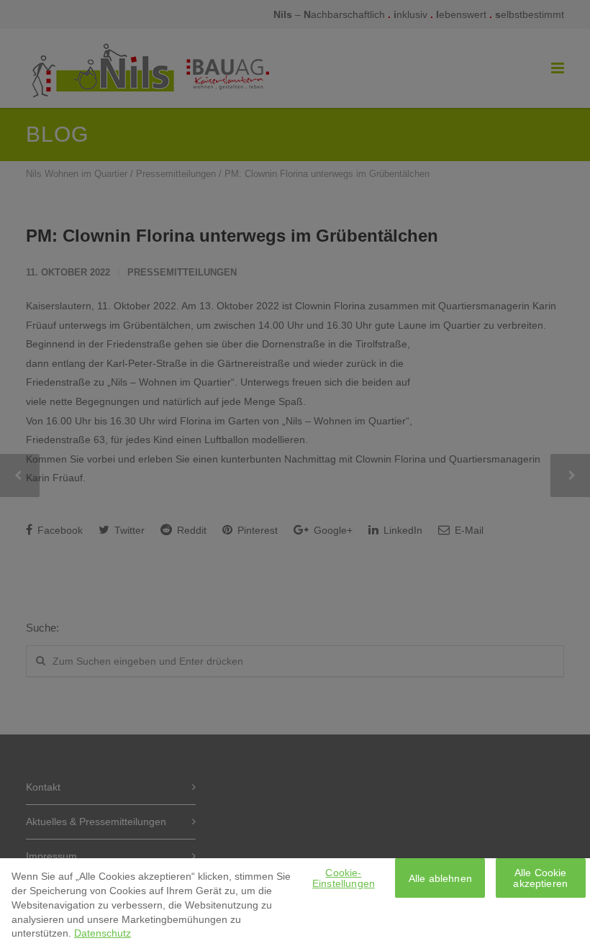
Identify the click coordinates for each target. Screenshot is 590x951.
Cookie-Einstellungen (343, 877)
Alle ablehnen (440, 878)
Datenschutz (102, 933)
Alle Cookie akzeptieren (540, 877)
